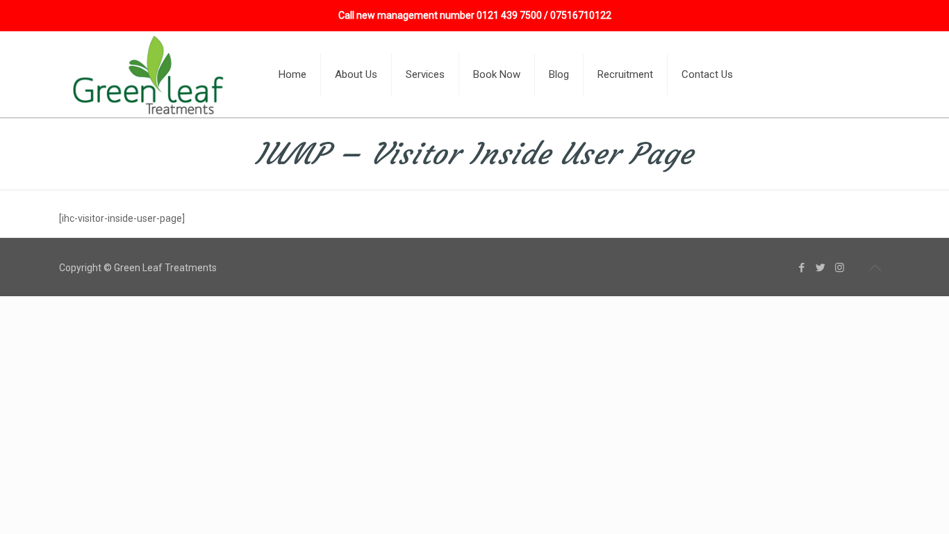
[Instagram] (839, 267)
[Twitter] (821, 267)
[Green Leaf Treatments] (150, 74)
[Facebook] (802, 267)
